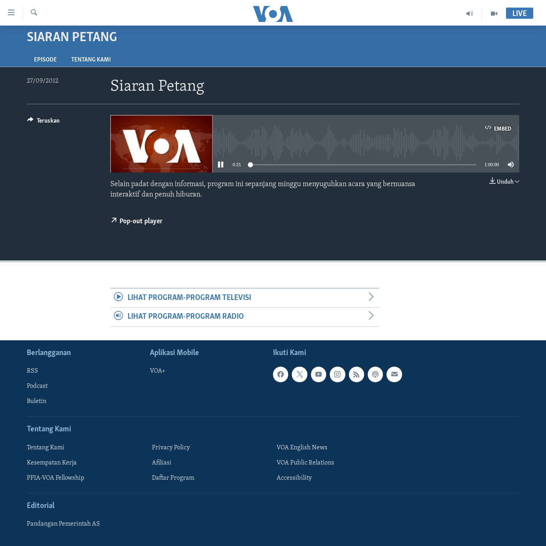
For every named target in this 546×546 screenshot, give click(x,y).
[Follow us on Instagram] (337, 374)
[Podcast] (375, 374)
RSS (32, 371)
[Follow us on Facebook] (280, 374)
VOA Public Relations (305, 463)
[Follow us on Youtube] (318, 374)
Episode (45, 60)
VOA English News (302, 447)
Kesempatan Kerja (52, 463)
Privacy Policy (171, 447)
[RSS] (356, 374)
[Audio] (470, 14)
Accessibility (294, 478)
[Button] (43, 122)
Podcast (37, 386)
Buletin (36, 401)
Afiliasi (161, 463)
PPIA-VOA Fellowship (55, 478)
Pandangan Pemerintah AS (63, 524)
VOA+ (157, 371)
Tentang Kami (91, 60)
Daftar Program (173, 478)
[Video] (494, 14)
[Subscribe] (394, 374)
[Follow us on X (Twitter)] (299, 374)
